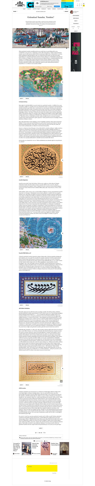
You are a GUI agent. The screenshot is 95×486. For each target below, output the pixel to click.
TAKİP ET (75, 20)
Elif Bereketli (24, 435)
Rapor (47, 440)
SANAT (24, 9)
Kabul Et (57, 6)
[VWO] (40, 6)
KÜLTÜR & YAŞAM (36, 9)
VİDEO (66, 9)
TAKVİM (49, 9)
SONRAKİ (66, 11)
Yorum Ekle (54, 473)
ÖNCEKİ (14, 11)
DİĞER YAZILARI (76, 18)
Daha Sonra (49, 6)
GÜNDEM (54, 9)
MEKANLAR (44, 9)
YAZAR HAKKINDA (76, 15)
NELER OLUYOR (60, 9)
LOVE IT (76, 31)
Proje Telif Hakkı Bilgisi (39, 440)
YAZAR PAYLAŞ (75, 23)
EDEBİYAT (29, 9)
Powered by (37, 6)
